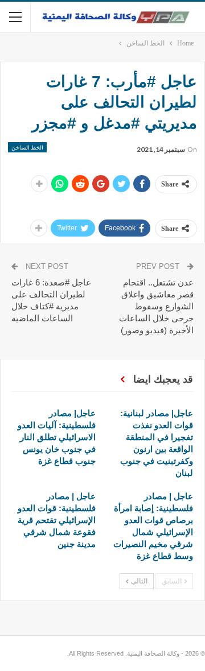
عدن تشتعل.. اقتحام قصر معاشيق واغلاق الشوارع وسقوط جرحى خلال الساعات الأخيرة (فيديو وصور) (156, 306)
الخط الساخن (27, 147)
